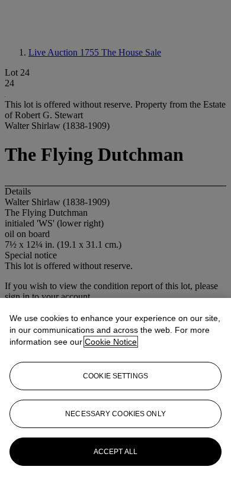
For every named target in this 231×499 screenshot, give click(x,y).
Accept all (115, 452)
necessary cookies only (115, 414)
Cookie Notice (111, 341)
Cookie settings (115, 376)
